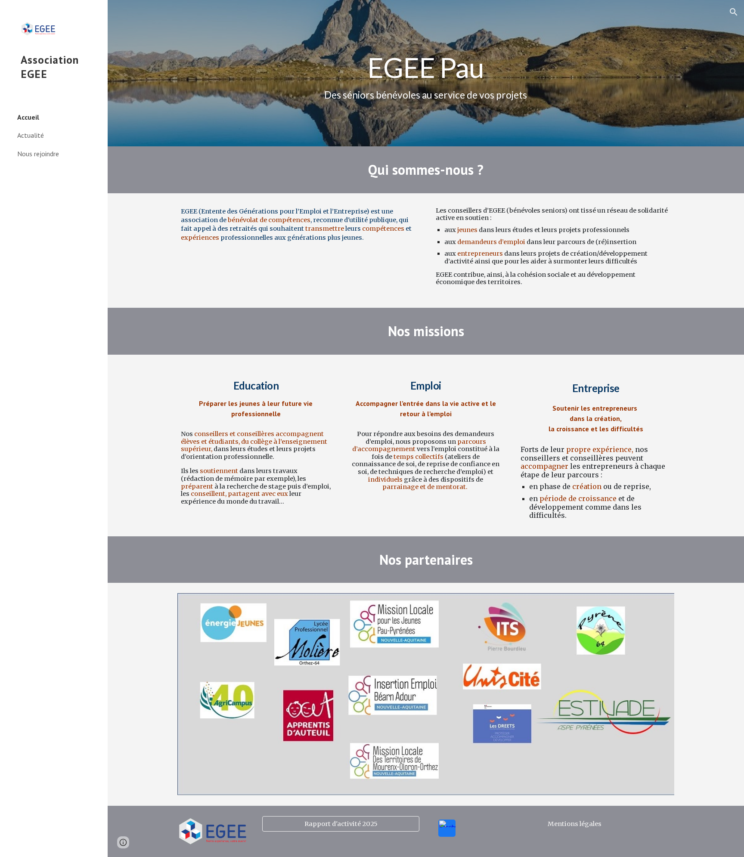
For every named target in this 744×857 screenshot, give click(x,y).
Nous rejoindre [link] (38, 153)
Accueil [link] (28, 117)
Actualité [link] (30, 135)
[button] (733, 12)
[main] (425, 73)
